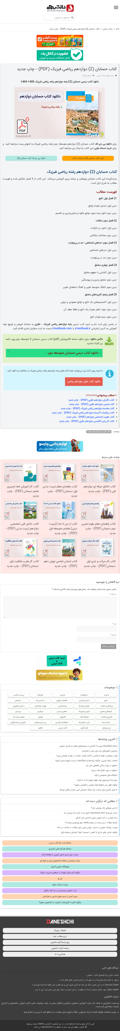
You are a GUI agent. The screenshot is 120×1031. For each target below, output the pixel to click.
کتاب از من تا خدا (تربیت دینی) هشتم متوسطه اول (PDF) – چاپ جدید (63, 529)
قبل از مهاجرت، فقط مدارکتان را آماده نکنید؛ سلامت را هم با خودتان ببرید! (86, 756)
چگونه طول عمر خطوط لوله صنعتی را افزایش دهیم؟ (95, 785)
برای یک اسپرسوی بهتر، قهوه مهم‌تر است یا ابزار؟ (97, 780)
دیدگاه (113, 594)
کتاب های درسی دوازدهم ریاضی (99, 431)
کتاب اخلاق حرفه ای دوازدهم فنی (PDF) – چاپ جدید (100, 489)
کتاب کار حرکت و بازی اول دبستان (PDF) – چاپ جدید (100, 564)
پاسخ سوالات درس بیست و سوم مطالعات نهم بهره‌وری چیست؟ (91, 822)
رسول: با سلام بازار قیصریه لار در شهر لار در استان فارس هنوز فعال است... (88, 980)
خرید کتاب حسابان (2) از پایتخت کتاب (88, 158)
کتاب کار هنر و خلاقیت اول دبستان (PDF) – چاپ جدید (23, 564)
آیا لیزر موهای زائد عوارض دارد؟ (104, 808)
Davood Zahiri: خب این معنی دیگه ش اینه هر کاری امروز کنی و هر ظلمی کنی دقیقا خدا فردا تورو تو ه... (74, 985)
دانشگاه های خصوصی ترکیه (106, 775)
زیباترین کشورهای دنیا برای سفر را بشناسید (99, 751)
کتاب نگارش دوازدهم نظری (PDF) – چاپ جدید (91, 400)
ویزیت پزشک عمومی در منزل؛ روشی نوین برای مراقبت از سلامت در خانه (87, 827)
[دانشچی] (60, 8)
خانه (117, 29)
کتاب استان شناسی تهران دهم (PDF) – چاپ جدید (60, 564)
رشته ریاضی (108, 29)
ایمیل (113, 635)
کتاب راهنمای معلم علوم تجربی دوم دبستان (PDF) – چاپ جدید (98, 529)
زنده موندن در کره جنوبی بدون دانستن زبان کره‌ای (96, 818)
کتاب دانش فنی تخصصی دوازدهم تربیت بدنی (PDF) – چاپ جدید (22, 529)
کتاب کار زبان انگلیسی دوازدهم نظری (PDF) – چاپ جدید (86, 421)
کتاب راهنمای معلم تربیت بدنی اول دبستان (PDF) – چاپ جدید (60, 491)
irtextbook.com (62, 328)
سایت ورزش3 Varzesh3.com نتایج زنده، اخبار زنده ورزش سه (90, 813)
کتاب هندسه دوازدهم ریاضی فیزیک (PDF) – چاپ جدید (87, 409)
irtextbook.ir (82, 328)
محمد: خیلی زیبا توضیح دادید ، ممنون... (102, 975)
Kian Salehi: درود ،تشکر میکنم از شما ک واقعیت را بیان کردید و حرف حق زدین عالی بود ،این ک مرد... (76, 989)
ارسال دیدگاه (87, 75)
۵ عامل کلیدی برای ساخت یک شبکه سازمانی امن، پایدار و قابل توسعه (88, 790)
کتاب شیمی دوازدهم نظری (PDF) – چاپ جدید (91, 404)
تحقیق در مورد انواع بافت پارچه (104, 770)
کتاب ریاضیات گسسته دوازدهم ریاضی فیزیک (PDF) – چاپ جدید (83, 413)
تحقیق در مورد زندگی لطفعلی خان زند (101, 765)
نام (114, 624)
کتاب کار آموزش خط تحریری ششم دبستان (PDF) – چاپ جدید (23, 491)
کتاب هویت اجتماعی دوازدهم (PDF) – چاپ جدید (90, 417)
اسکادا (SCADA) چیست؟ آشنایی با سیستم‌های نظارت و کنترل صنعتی (88, 746)
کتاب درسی (101, 75)
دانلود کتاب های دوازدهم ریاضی (83, 381)
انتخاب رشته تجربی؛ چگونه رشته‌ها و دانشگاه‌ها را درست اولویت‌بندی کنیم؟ (86, 760)
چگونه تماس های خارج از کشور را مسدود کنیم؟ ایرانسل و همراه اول (89, 832)
